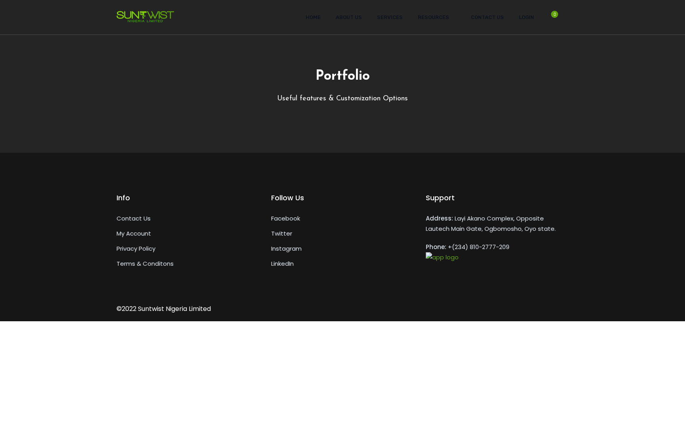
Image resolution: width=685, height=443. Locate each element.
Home (313, 17)
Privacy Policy (136, 248)
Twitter (281, 233)
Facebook (285, 218)
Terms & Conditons (145, 263)
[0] (550, 20)
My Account (134, 233)
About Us (349, 17)
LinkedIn (282, 263)
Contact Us (487, 17)
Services (390, 17)
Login (526, 17)
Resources (433, 17)
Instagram (286, 248)
